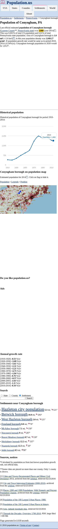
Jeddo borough (7, 450)
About (29, 14)
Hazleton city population (22, 409)
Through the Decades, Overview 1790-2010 (22, 513)
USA (5, 8)
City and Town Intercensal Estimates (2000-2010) (24, 483)
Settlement (26, 395)
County (14, 395)
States (14, 8)
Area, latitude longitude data (15, 509)
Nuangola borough (9, 446)
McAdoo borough (10, 428)
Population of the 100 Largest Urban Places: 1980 (24, 500)
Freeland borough (11, 423)
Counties (26, 8)
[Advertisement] (29, 78)
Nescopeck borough (10, 433)
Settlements (40, 8)
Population (4, 182)
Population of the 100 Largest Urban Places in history (26, 504)
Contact (36, 525)
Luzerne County (8, 30)
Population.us (19, 2)
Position (23, 182)
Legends (14, 182)
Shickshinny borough (10, 441)
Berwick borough (14, 414)
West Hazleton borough (16, 419)
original (33, 479)
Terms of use (25, 525)
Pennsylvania (31, 18)
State (5, 395)
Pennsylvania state (26, 30)
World (52, 8)
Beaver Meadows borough (12, 437)
